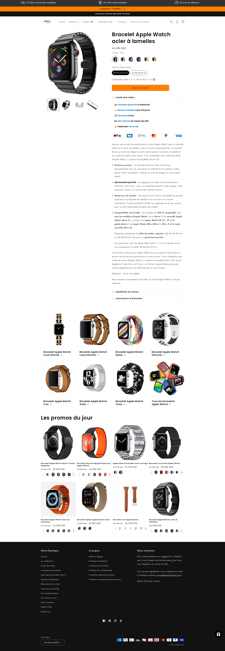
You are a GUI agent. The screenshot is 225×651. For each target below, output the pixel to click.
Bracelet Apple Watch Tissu (129, 403)
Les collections (47, 561)
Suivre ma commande (50, 588)
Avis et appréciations (50, 593)
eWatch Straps (179, 645)
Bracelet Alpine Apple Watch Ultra (93, 520)
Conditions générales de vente (101, 575)
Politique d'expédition (98, 561)
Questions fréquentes (50, 579)
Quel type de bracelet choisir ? (54, 575)
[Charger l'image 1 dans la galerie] (53, 105)
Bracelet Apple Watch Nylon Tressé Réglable (58, 464)
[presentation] (74, 474)
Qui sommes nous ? (49, 598)
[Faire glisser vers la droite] (102, 105)
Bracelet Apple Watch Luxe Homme (93, 353)
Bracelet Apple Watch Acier (93, 403)
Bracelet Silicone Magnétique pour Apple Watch (94, 464)
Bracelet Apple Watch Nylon (129, 353)
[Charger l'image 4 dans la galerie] (93, 105)
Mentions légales (96, 556)
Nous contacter (47, 602)
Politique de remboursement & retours (105, 579)
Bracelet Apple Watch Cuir (57, 403)
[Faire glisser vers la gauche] (44, 105)
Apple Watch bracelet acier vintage (130, 463)
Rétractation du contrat (50, 584)
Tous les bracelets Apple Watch (163, 403)
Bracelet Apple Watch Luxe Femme (57, 353)
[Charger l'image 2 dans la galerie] (66, 105)
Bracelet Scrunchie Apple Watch (164, 463)
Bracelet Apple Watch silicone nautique (55, 521)
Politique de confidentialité (100, 570)
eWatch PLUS (46, 607)
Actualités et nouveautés (51, 570)
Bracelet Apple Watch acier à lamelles (163, 521)
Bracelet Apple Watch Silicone (165, 353)
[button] (74, 22)
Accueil (44, 556)
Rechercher (45, 611)
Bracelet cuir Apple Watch (125, 520)
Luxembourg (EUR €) (51, 642)
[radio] (115, 59)
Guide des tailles (48, 565)
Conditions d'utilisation (98, 565)
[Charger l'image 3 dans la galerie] (80, 105)
